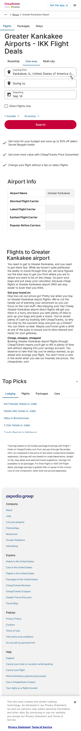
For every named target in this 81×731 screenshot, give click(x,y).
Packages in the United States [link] (22, 579)
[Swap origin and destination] (71, 77)
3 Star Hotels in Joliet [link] (17, 425)
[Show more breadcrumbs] (5, 14)
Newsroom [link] (11, 534)
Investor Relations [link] (15, 540)
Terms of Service (42, 727)
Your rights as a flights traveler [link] (22, 688)
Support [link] (10, 658)
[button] (40, 381)
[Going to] (40, 83)
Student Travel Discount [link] (18, 597)
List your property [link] (15, 522)
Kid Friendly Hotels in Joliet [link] (20, 403)
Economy (30, 116)
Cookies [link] (10, 624)
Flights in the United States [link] (20, 573)
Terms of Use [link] (13, 630)
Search (41, 124)
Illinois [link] (15, 14)
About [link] (9, 510)
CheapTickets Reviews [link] (18, 585)
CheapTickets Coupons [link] (18, 591)
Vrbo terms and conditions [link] (19, 636)
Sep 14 (17, 96)
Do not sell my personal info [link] (20, 642)
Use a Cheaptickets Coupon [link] (21, 682)
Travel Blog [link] (12, 603)
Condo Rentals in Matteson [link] (20, 432)
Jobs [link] (8, 516)
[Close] (75, 702)
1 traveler (10, 116)
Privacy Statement (19, 727)
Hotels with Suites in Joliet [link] (20, 411)
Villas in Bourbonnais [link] (16, 418)
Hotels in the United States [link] (20, 561)
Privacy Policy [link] (13, 618)
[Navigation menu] (75, 5)
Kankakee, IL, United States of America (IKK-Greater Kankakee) (44, 73)
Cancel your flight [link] (15, 670)
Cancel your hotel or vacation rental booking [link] (29, 664)
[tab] (7, 26)
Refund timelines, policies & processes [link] (26, 676)
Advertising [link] (12, 546)
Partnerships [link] (12, 528)
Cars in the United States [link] (19, 567)
